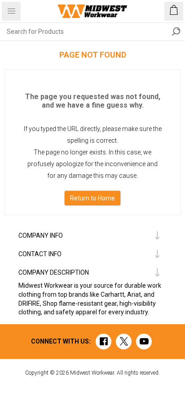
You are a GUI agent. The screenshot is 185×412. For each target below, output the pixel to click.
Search (176, 32)
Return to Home (92, 198)
